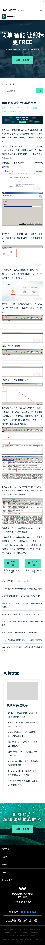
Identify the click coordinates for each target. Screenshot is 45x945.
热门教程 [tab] (8, 581)
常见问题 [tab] (23, 581)
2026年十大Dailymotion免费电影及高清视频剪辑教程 (22, 589)
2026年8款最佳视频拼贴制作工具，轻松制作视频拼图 (22, 640)
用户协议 (24, 932)
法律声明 (33, 936)
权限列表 (12, 936)
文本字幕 (11, 84)
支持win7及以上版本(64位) (11, 571)
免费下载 (13, 563)
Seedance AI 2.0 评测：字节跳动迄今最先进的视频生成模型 (22, 605)
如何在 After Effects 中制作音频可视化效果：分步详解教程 (22, 623)
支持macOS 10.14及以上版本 (33, 571)
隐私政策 (34, 932)
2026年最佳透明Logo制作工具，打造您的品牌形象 (21, 632)
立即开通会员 (22, 60)
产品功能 (22, 936)
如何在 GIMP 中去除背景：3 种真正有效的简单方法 (21, 614)
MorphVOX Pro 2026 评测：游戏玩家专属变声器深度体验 (22, 649)
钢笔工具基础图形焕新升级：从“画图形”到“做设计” (21, 596)
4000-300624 (28, 912)
